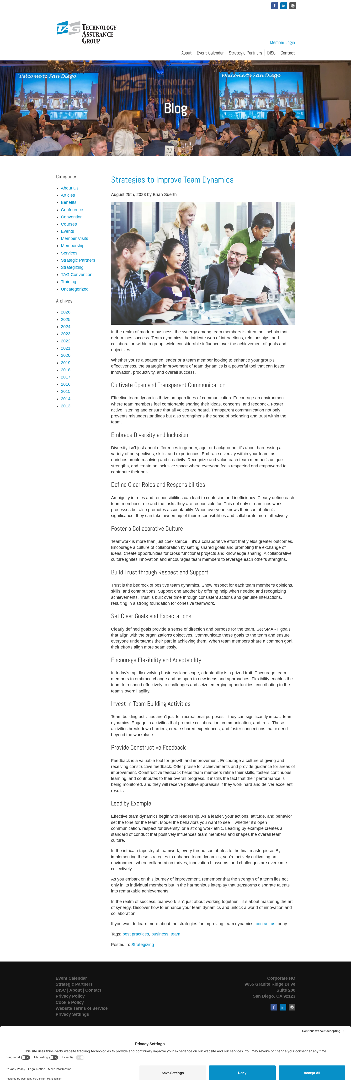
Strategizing (142, 944)
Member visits (74, 238)
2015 (65, 391)
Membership (73, 245)
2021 (65, 348)
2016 (65, 384)
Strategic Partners (245, 53)
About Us (70, 188)
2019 (65, 362)
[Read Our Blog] (292, 5)
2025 (65, 319)
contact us (265, 923)
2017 (65, 377)
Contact (288, 53)
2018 (65, 369)
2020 (65, 355)
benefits (68, 202)
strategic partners (78, 260)
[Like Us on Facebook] (274, 5)
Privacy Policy (70, 996)
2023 (65, 333)
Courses (69, 224)
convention (72, 217)
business (159, 934)
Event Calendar (210, 53)
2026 (65, 312)
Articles (68, 195)
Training (68, 281)
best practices (135, 934)
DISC (271, 53)
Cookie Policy (70, 1002)
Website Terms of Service (82, 1008)
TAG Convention (76, 274)
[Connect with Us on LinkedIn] (283, 5)
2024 (65, 326)
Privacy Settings (72, 1014)
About (186, 53)
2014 (65, 398)
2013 (65, 406)
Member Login (282, 42)
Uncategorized (75, 289)
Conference (72, 209)
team (175, 934)
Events (67, 231)
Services (69, 253)
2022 (65, 341)
